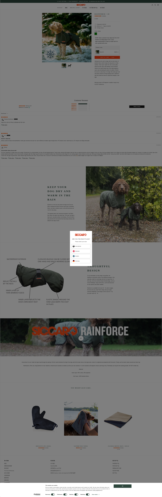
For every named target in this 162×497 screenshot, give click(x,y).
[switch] (65, 494)
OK (122, 486)
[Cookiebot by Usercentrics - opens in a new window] (37, 494)
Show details (95, 494)
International (78, 246)
